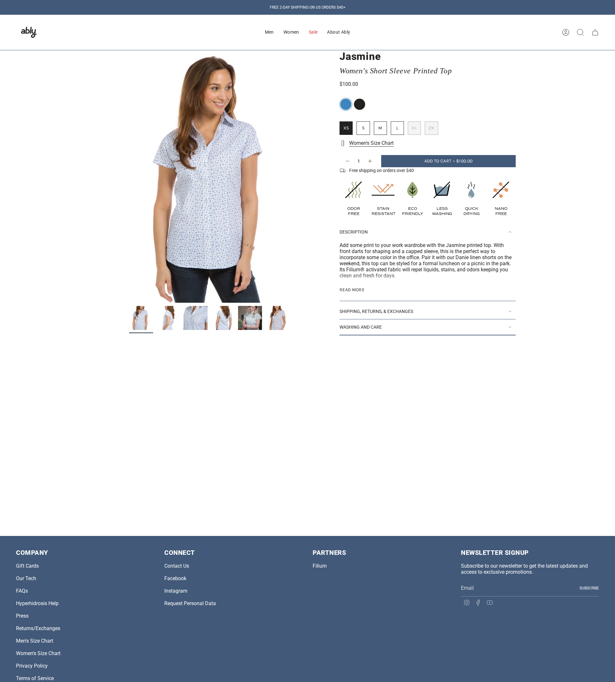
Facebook (175, 578)
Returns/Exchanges (38, 628)
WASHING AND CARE (361, 327)
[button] (269, 32)
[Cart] (595, 32)
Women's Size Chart (371, 143)
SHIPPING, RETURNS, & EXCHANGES (376, 311)
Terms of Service (35, 678)
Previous (129, 176)
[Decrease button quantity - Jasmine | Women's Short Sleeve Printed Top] (347, 161)
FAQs (22, 591)
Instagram (175, 591)
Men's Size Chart (34, 641)
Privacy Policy (32, 666)
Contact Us (176, 566)
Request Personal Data (190, 603)
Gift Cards (27, 566)
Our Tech (26, 578)
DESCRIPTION (354, 231)
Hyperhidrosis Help (37, 603)
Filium (320, 566)
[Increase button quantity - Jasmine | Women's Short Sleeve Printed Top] (370, 161)
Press (22, 616)
